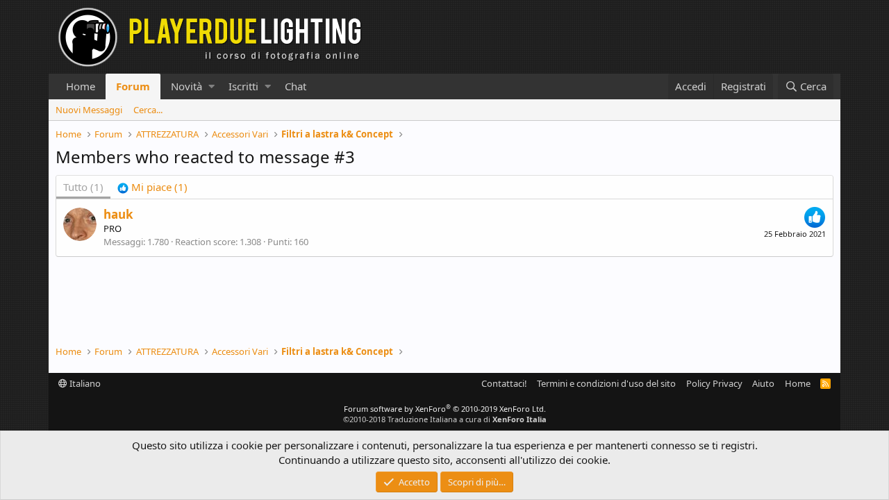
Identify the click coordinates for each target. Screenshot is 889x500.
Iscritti (243, 86)
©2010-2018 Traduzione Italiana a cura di (445, 419)
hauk (118, 214)
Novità (186, 86)
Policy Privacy (714, 383)
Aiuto (763, 383)
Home (80, 86)
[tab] (152, 187)
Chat (295, 86)
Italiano (84, 383)
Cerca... (148, 109)
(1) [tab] (83, 187)
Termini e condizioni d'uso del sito (606, 383)
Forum (133, 86)
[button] (211, 86)
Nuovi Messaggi (89, 109)
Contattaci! (504, 383)
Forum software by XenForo (445, 408)
